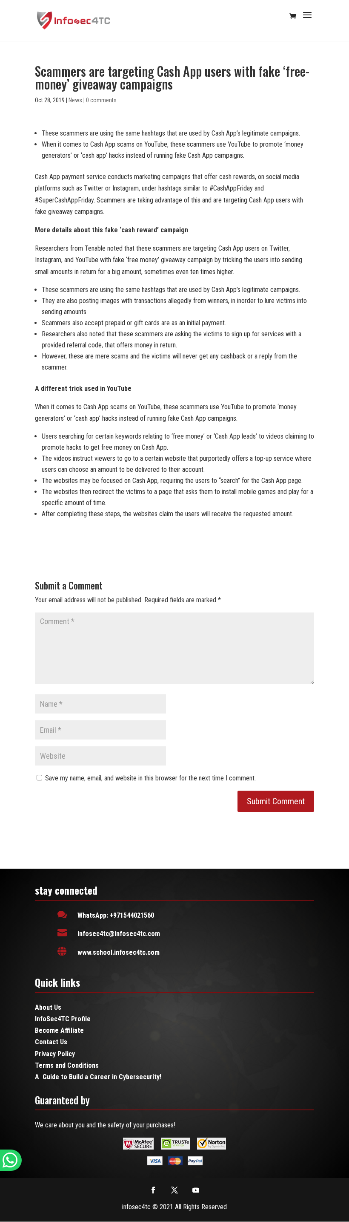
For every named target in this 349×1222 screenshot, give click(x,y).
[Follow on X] (174, 1190)
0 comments (101, 100)
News (75, 100)
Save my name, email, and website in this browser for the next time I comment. (150, 778)
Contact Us (51, 1042)
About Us (48, 1007)
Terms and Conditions (67, 1065)
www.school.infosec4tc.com (118, 952)
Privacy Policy (55, 1054)
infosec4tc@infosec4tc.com (118, 934)
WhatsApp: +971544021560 (115, 915)
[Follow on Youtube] (196, 1190)
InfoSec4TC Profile (63, 1019)
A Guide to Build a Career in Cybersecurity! (98, 1077)
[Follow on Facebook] (153, 1190)
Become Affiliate (59, 1030)
